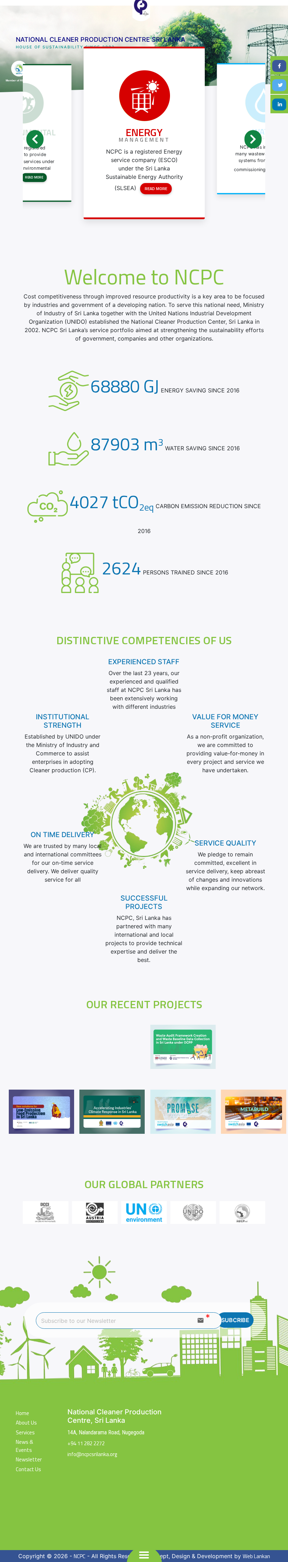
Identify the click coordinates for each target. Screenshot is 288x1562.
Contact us (28, 1469)
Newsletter (29, 1459)
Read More (34, 177)
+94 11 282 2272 (86, 1443)
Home (22, 1413)
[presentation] (35, 139)
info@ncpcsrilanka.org (92, 1454)
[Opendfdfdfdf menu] (144, 1554)
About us (26, 1423)
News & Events (24, 1446)
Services (25, 1432)
